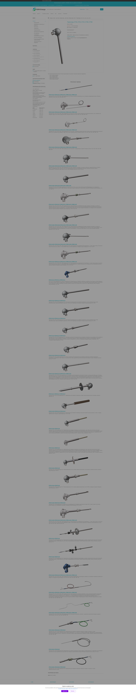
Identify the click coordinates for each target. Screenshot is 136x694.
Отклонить (72, 691)
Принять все (65, 691)
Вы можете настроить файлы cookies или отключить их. (68, 688)
